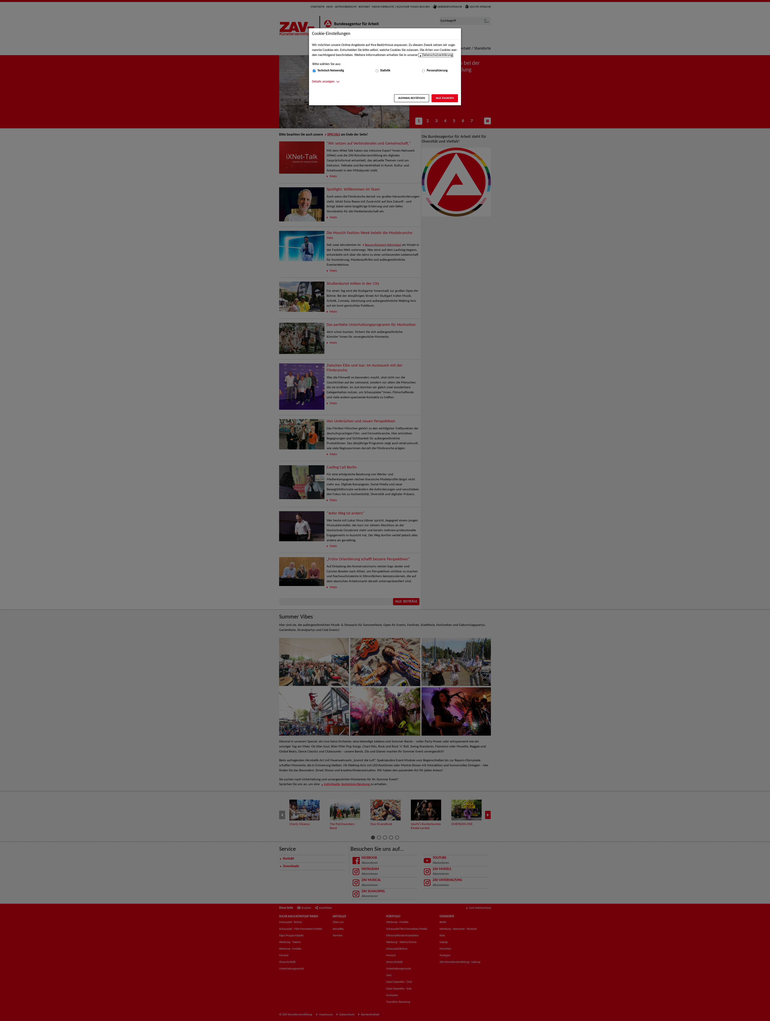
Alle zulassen (445, 98)
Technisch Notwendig (330, 70)
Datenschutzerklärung (437, 55)
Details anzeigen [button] (323, 81)
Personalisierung (437, 70)
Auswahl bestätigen (411, 98)
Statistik (385, 70)
